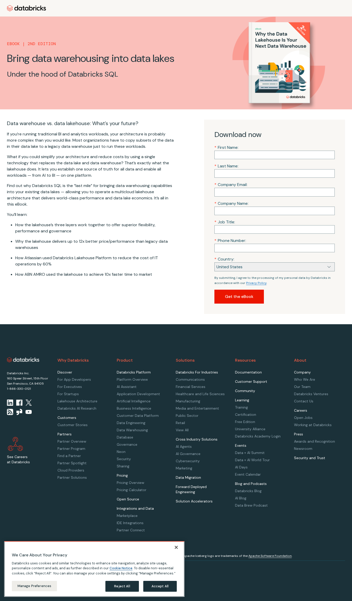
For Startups (68, 394)
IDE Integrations (130, 523)
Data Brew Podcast (251, 505)
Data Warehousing (132, 430)
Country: (224, 259)
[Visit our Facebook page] (19, 403)
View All (182, 430)
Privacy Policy (256, 283)
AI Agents (184, 446)
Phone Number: (230, 240)
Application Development (138, 394)
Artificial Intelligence (133, 401)
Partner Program (71, 448)
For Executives (69, 386)
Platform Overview (132, 379)
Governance (127, 444)
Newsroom (303, 448)
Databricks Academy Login (258, 436)
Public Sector (187, 415)
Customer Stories (72, 425)
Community (245, 390)
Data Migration (188, 477)
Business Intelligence (134, 408)
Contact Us (303, 401)
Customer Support (251, 381)
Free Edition (245, 421)
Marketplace (127, 515)
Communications (190, 379)
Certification (245, 414)
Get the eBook (239, 296)
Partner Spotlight (72, 463)
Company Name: (231, 203)
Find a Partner (69, 455)
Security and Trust (309, 458)
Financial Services (190, 386)
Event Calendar (248, 474)
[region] (94, 569)
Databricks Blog (248, 491)
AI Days (241, 467)
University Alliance (250, 429)
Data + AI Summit (250, 452)
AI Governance (188, 453)
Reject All (122, 586)
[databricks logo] (23, 359)
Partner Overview (71, 441)
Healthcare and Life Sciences (200, 394)
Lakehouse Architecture (77, 401)
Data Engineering (131, 422)
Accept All (160, 586)
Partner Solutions (72, 477)
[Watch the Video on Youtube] (29, 412)
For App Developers (74, 379)
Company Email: (230, 184)
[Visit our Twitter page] (29, 403)
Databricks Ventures (311, 394)
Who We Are (304, 379)
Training (241, 407)
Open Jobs (303, 417)
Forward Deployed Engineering (191, 489)
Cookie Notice (121, 568)
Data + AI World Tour (252, 460)
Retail (180, 422)
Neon (121, 451)
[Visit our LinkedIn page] (10, 403)
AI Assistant (127, 386)
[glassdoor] (19, 412)
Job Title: (224, 222)
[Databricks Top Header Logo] (26, 8)
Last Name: (226, 166)
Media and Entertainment (197, 408)
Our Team (302, 386)
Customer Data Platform (138, 415)
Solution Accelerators (194, 501)
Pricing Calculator (131, 490)
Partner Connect (131, 530)
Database (125, 437)
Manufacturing (188, 401)
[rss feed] (10, 412)
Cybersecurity (188, 461)
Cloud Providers (70, 470)
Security (124, 459)
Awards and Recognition (314, 441)
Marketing (184, 468)
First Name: (226, 147)
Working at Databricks (313, 425)
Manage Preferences (34, 586)
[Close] (176, 547)
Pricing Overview (130, 482)
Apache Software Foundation (270, 556)
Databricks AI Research (76, 408)
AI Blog (240, 498)
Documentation (248, 372)
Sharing (123, 466)
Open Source (128, 499)
